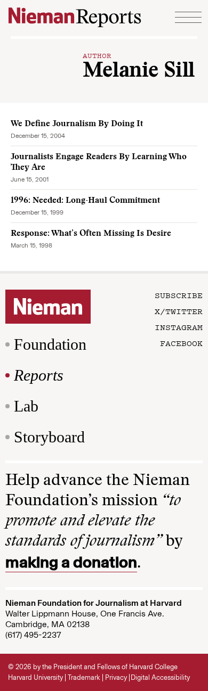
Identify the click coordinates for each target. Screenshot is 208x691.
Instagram (179, 327)
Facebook (181, 343)
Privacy (116, 677)
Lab (26, 406)
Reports (38, 375)
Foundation (50, 344)
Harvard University (35, 677)
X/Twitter (179, 311)
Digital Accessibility (160, 677)
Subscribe (179, 295)
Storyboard (49, 437)
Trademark (84, 677)
